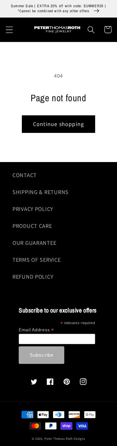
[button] (9, 29)
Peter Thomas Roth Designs (64, 439)
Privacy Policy (32, 209)
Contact (24, 175)
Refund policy (32, 276)
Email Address (36, 330)
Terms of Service (36, 259)
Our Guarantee (34, 242)
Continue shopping (58, 124)
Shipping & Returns (40, 192)
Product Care (32, 225)
